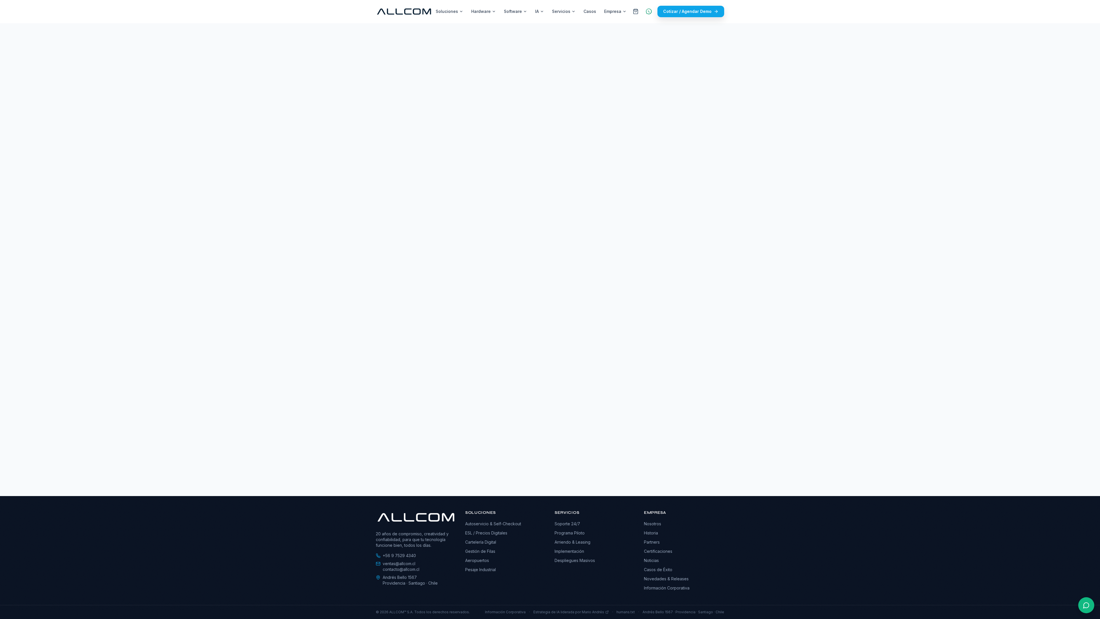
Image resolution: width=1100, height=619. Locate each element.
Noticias (651, 560)
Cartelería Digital (480, 542)
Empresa (612, 11)
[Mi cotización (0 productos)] (635, 11)
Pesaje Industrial (480, 569)
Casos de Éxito (658, 569)
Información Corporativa (667, 587)
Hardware (481, 11)
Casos (590, 11)
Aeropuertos (477, 560)
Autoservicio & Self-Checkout (493, 523)
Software (513, 11)
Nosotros (652, 523)
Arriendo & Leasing (572, 542)
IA (537, 11)
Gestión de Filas (480, 551)
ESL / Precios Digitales (486, 532)
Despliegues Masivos (575, 560)
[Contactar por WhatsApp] (1086, 605)
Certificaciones (658, 551)
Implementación (569, 551)
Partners (652, 542)
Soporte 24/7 (567, 523)
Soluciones (447, 11)
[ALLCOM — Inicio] (404, 11)
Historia (651, 532)
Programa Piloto (570, 532)
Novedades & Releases (666, 578)
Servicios (561, 11)
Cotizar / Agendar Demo (687, 11)
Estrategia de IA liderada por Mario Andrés (568, 612)
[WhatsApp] (649, 11)
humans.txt (625, 612)
